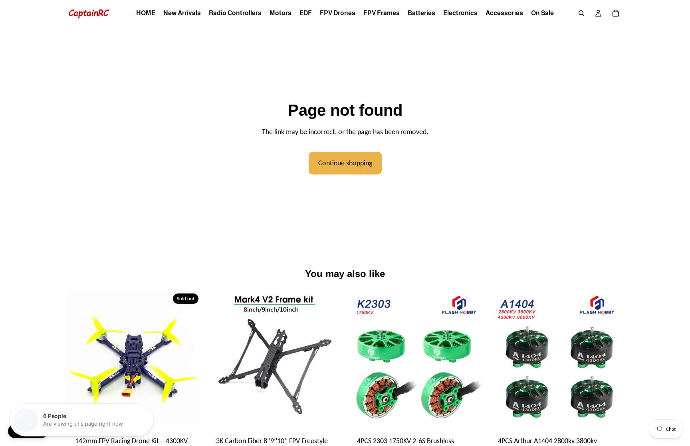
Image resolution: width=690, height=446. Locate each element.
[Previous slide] (77, 358)
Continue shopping (345, 163)
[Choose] (330, 414)
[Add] (471, 414)
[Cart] (616, 13)
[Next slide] (190, 358)
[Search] (581, 13)
